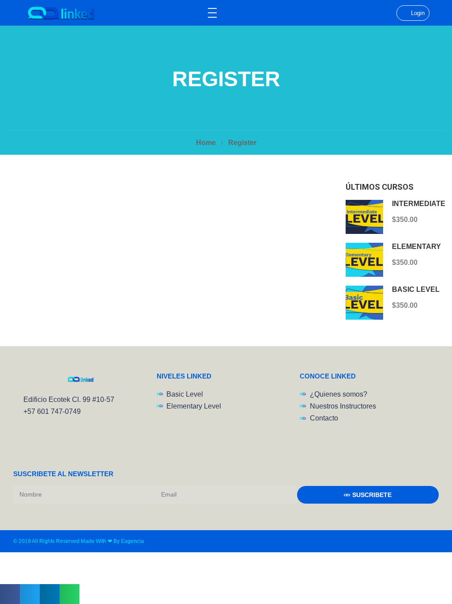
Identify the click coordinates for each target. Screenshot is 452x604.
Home (206, 142)
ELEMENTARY (416, 246)
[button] (10, 594)
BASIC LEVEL (416, 289)
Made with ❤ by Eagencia (112, 541)
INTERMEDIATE (418, 203)
